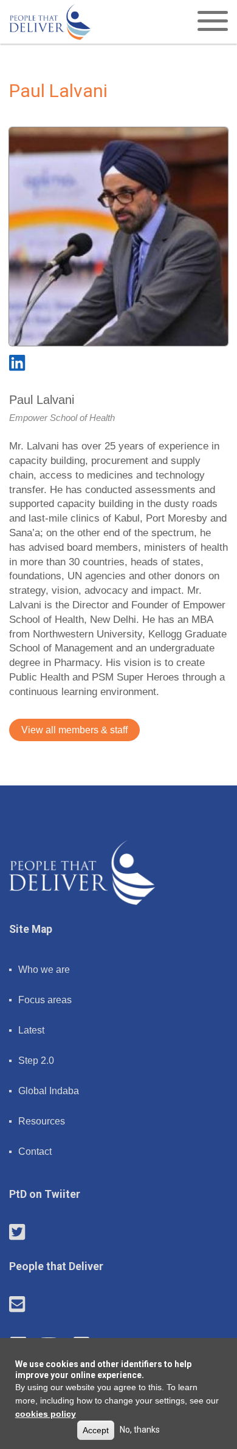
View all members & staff (74, 730)
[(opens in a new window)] (17, 363)
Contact (35, 1151)
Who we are (44, 969)
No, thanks (140, 1429)
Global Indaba (48, 1091)
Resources (41, 1121)
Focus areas (45, 1000)
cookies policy (45, 1414)
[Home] (50, 22)
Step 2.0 (36, 1060)
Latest (31, 1030)
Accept (96, 1430)
